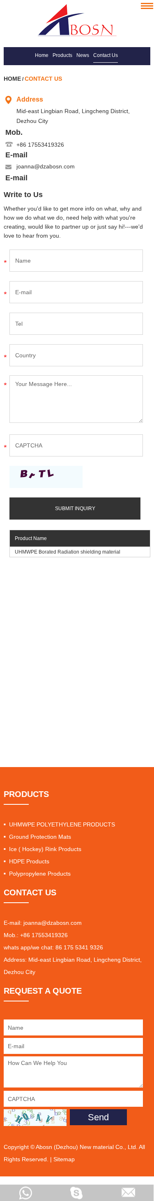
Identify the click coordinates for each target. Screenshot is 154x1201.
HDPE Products (29, 861)
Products (62, 55)
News (82, 55)
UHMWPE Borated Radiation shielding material (67, 552)
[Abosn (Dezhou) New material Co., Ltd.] (77, 20)
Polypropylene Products (40, 873)
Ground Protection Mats (40, 836)
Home (41, 55)
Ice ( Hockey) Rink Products (45, 849)
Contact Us (105, 55)
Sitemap (64, 1159)
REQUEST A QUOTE (43, 990)
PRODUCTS (26, 794)
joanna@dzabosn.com (45, 166)
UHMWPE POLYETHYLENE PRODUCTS (62, 824)
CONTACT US (30, 892)
